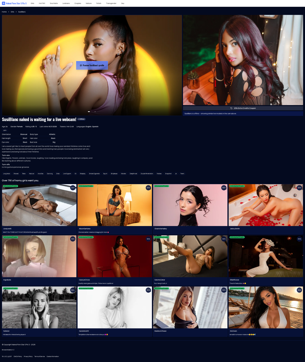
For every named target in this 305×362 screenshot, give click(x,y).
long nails (6, 174)
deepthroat (133, 174)
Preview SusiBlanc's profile (95, 66)
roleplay (82, 174)
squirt (105, 174)
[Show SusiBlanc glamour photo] (95, 111)
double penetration (147, 174)
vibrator (123, 174)
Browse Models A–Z (8, 350)
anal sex (40, 174)
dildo (58, 174)
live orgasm (67, 174)
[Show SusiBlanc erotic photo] (89, 111)
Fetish (98, 3)
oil (75, 174)
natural (31, 174)
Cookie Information (53, 356)
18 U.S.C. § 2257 (7, 356)
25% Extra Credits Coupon (246, 108)
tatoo (23, 174)
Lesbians (66, 3)
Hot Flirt (42, 3)
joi (176, 174)
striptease (114, 174)
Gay (122, 3)
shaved (16, 174)
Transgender (111, 3)
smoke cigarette (94, 174)
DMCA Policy (18, 356)
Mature (89, 3)
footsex (159, 174)
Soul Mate (54, 3)
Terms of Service (39, 356)
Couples (77, 3)
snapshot (168, 174)
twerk (182, 174)
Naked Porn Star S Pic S (14, 3)
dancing (50, 174)
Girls (32, 3)
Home (4, 12)
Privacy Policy (28, 356)
